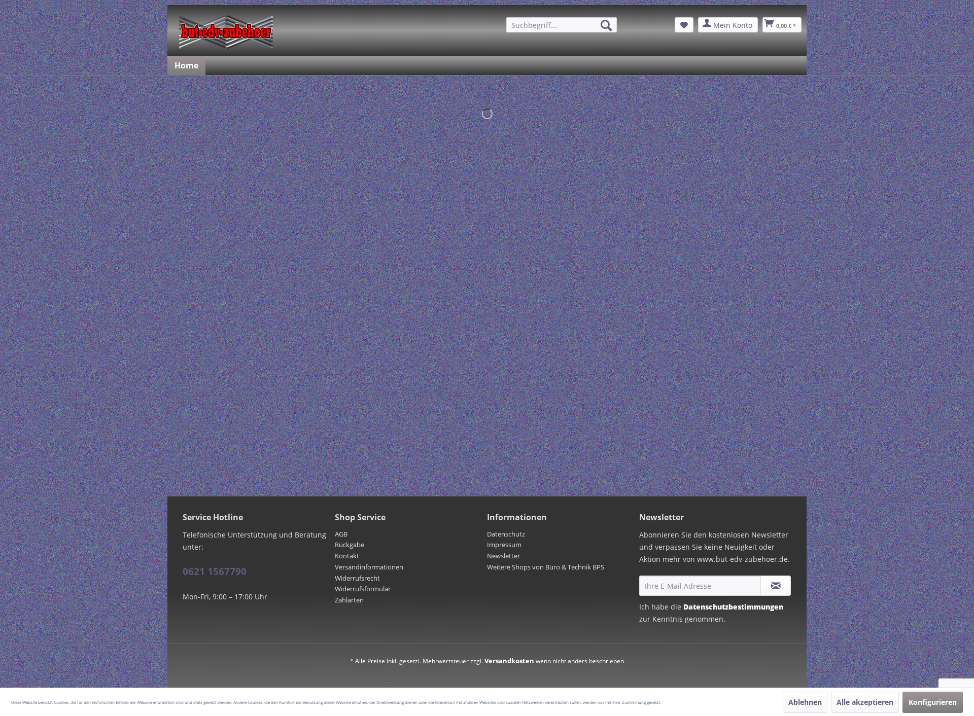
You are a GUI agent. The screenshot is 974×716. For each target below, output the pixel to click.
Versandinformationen (369, 566)
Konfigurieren (933, 702)
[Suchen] (606, 25)
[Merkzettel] (684, 24)
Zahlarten (349, 599)
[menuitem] (561, 24)
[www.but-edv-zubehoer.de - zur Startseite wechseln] (226, 32)
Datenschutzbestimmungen (733, 607)
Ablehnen (805, 702)
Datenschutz (506, 534)
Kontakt (347, 555)
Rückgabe (349, 544)
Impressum (504, 544)
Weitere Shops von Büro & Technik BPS (545, 566)
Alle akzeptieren (865, 702)
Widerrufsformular (363, 588)
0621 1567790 (215, 571)
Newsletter (503, 555)
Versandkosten (509, 660)
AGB (341, 534)
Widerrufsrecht (357, 578)
